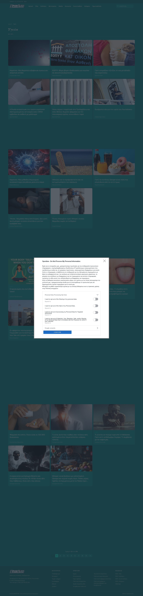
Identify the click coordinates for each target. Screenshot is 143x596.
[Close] (105, 261)
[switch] (95, 299)
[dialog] (71, 298)
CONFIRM (57, 332)
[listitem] (71, 295)
